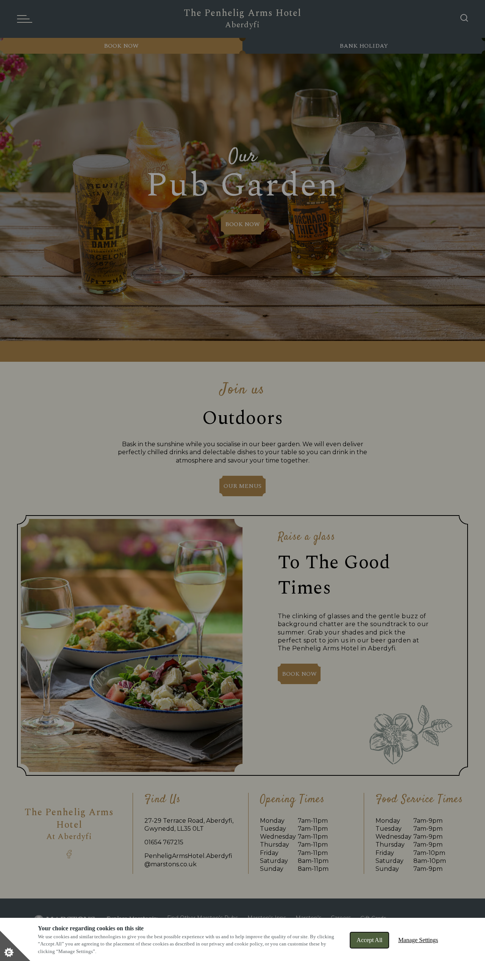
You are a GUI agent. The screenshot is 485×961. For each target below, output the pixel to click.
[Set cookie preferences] (15, 946)
